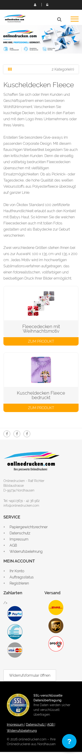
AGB (13, 545)
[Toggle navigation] (75, 21)
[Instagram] (16, 433)
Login (47, 4)
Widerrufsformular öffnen (29, 675)
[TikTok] (26, 433)
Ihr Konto (17, 571)
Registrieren (35, 4)
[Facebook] (6, 433)
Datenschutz (20, 533)
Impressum (19, 539)
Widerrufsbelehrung (26, 551)
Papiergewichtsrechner (29, 527)
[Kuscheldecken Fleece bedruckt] (41, 370)
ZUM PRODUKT (41, 341)
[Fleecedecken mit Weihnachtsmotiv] (41, 303)
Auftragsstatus (22, 577)
